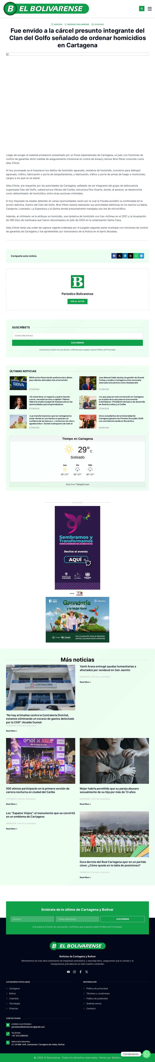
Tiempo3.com (82, 484)
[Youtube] (68, 971)
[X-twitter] (86, 971)
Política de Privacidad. (106, 350)
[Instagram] (74, 971)
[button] (141, 8)
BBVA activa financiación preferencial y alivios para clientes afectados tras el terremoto (50, 378)
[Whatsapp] (146, 1054)
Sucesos (58, 24)
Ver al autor (77, 301)
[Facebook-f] (80, 971)
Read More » (11, 731)
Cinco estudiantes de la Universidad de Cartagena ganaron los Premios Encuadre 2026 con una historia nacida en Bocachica (121, 418)
